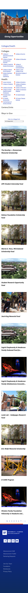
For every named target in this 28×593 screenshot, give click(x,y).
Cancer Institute (7, 82)
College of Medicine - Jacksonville (21, 84)
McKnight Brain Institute (7, 95)
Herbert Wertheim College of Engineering (7, 74)
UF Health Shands (20, 94)
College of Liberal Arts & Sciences (7, 70)
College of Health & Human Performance (8, 65)
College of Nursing (7, 87)
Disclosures (6, 569)
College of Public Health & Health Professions (7, 91)
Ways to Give (7, 113)
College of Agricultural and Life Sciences (8, 55)
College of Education (21, 59)
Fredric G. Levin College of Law (19, 70)
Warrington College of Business (21, 73)
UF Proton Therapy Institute (20, 99)
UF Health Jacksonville (6, 99)
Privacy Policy (7, 571)
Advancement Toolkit (9, 554)
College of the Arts (20, 54)
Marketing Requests (9, 556)
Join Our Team (7, 564)
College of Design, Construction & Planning (7, 61)
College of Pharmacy (21, 87)
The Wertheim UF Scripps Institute (7, 102)
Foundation (6, 566)
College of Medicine (8, 84)
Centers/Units (7, 107)
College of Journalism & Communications (20, 66)
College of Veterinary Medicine (21, 90)
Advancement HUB (9, 551)
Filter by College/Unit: (14, 119)
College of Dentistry (21, 82)
